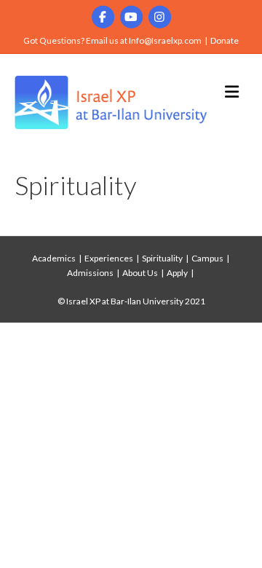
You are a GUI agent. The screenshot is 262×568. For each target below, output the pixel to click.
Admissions (90, 272)
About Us (140, 272)
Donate (224, 40)
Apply (177, 272)
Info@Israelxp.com (165, 40)
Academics (54, 258)
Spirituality (162, 258)
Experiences (108, 258)
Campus (207, 258)
